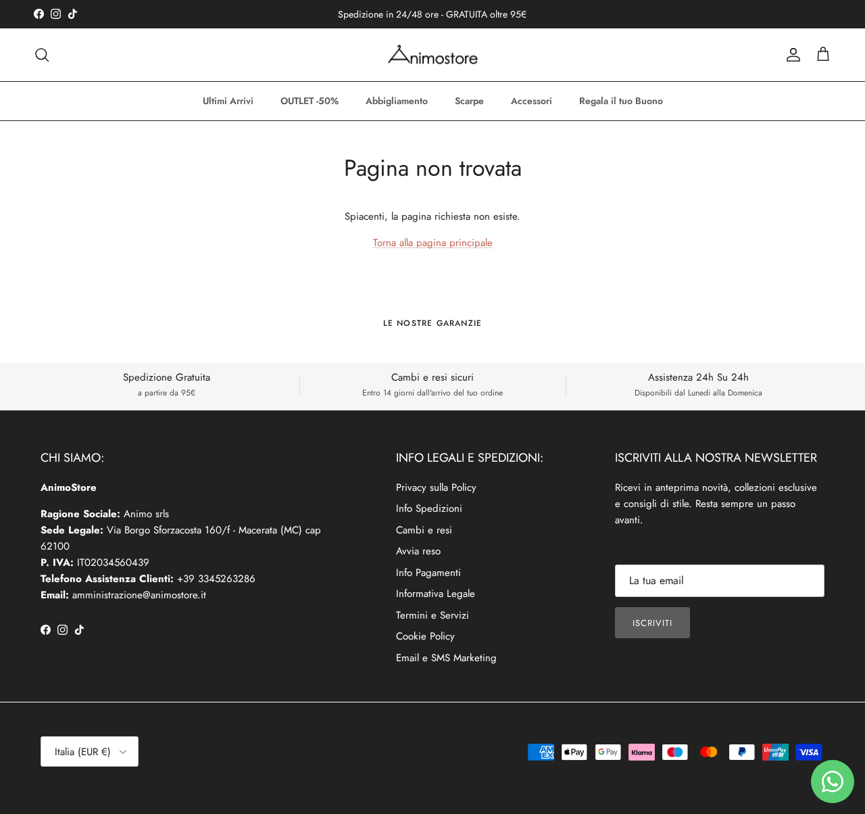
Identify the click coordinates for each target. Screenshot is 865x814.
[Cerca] (42, 55)
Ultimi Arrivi (228, 100)
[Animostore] (433, 55)
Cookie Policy (425, 636)
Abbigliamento (397, 100)
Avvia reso (418, 551)
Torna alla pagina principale (433, 242)
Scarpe (469, 100)
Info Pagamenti (428, 572)
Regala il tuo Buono (621, 100)
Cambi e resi (424, 530)
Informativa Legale (435, 593)
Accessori (531, 100)
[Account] (790, 55)
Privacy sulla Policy (436, 487)
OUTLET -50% (309, 100)
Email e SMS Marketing (446, 657)
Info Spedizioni (429, 508)
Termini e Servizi (432, 615)
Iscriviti (652, 623)
